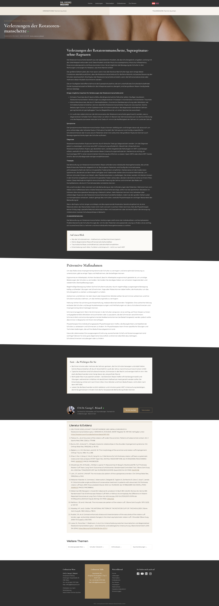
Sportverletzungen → (140, 547)
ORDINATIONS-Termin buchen (55, 11)
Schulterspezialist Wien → (76, 547)
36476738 (135, 470)
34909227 (79, 461)
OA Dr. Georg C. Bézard (37, 36)
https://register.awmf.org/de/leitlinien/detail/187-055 (90, 434)
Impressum (115, 584)
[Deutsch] (153, 3)
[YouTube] (142, 573)
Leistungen (99, 3)
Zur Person (132, 3)
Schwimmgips (116, 591)
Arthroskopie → (116, 547)
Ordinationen (121, 3)
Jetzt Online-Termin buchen (72, 592)
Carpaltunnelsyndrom (119, 589)
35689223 (74, 487)
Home (90, 3)
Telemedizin (110, 3)
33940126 (110, 499)
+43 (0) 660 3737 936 (71, 582)
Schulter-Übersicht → (97, 547)
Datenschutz (116, 587)
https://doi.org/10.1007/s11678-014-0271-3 (93, 528)
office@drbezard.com (73, 584)
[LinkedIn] (146, 573)
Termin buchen (130, 410)
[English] (157, 3)
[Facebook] (138, 573)
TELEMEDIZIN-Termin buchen (164, 11)
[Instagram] (150, 573)
